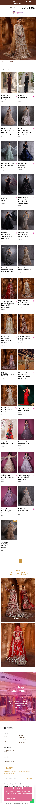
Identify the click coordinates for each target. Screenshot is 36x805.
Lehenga (6, 739)
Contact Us (8, 748)
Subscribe (8, 767)
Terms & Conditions (23, 739)
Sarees (5, 736)
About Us (22, 733)
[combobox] (14, 8)
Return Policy (22, 737)
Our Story (21, 735)
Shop (6, 733)
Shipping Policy (22, 742)
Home (4, 61)
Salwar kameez (7, 737)
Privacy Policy (22, 740)
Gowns (5, 741)
